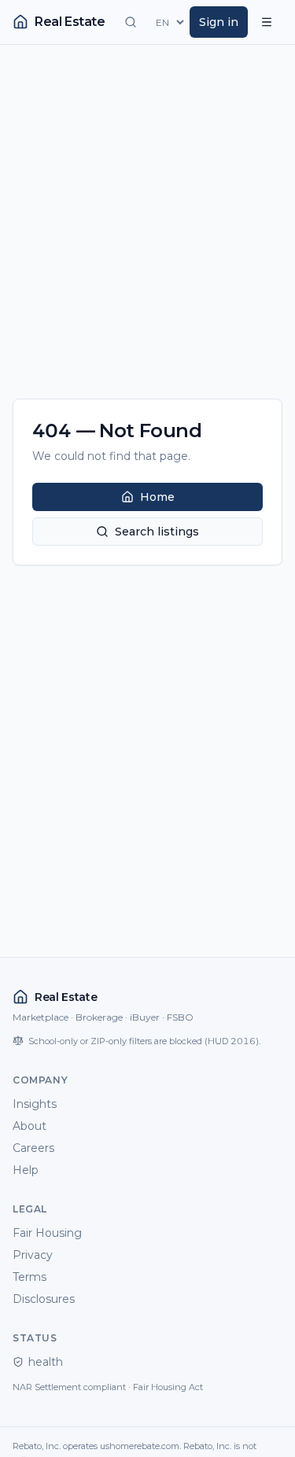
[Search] (130, 22)
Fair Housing (47, 1233)
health (45, 1362)
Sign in (218, 22)
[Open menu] (266, 22)
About (29, 1126)
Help (26, 1170)
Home (157, 497)
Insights (35, 1104)
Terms (29, 1277)
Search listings (157, 531)
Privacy (33, 1255)
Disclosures (44, 1299)
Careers (33, 1148)
